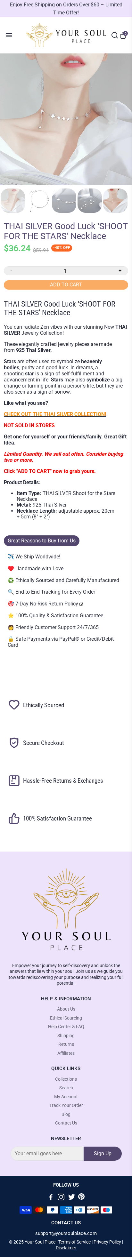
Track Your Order (66, 1105)
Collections (66, 1079)
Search (66, 1087)
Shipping (66, 1035)
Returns (66, 1044)
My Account (66, 1096)
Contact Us (66, 1123)
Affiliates (66, 1053)
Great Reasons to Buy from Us (42, 541)
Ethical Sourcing (66, 1018)
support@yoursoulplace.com (66, 1233)
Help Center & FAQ (66, 1026)
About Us (66, 1009)
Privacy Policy (107, 1242)
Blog (66, 1114)
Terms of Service (74, 1242)
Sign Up (102, 1153)
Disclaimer (66, 1247)
